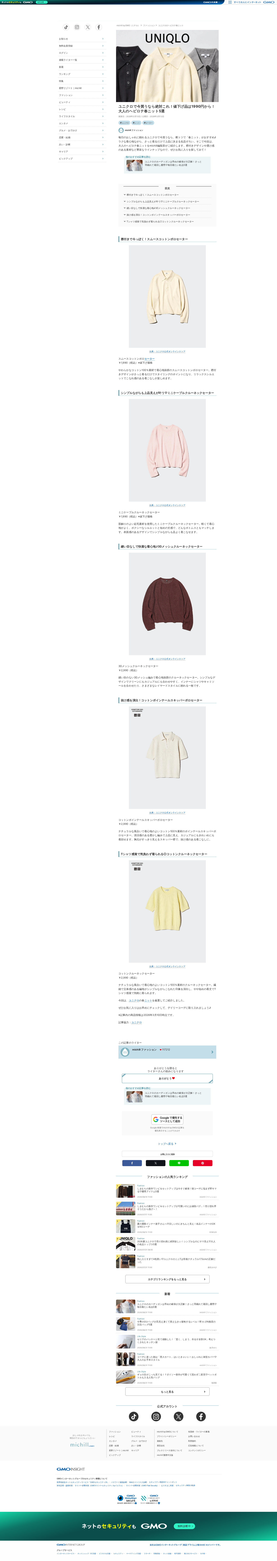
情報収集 (157, 1553)
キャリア (63, 151)
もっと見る (167, 1391)
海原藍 (214, 1383)
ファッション (66, 95)
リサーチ (147, 1553)
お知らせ (63, 38)
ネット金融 (167, 1553)
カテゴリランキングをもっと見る (167, 1279)
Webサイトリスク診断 (138, 1482)
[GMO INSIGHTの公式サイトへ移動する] (71, 1469)
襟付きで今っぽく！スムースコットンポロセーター (153, 194)
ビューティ (64, 102)
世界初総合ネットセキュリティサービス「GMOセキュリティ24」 (83, 1482)
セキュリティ (118, 1553)
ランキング (64, 74)
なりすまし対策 (167, 1486)
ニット (137, 123)
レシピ (62, 109)
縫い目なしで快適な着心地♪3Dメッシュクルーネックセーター (158, 208)
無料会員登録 (66, 45)
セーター (149, 123)
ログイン (63, 52)
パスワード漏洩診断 (119, 1482)
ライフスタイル (67, 116)
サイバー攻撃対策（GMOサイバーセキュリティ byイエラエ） (99, 1486)
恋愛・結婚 (64, 137)
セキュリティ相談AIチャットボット (163, 1482)
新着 (61, 67)
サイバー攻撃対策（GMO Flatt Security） (142, 1486)
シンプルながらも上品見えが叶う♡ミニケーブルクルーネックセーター (163, 201)
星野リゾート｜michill (70, 88)
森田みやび (212, 1267)
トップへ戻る (166, 1143)
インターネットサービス (65, 1553)
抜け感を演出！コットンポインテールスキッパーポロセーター (158, 214)
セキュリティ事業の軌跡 (185, 1485)
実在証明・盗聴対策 (65, 1486)
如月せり (213, 1348)
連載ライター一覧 (68, 59)
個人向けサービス (190, 1553)
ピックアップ (66, 158)
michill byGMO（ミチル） (128, 25)
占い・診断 (64, 144)
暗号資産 (177, 1553)
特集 (61, 81)
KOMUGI (213, 1232)
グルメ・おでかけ (68, 130)
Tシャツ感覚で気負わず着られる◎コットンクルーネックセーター (160, 221)
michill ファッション (134, 130)
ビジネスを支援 (104, 1553)
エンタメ (63, 123)
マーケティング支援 (133, 1553)
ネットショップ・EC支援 (87, 1553)
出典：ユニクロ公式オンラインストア (167, 351)
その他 (202, 1553)
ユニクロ (125, 123)
